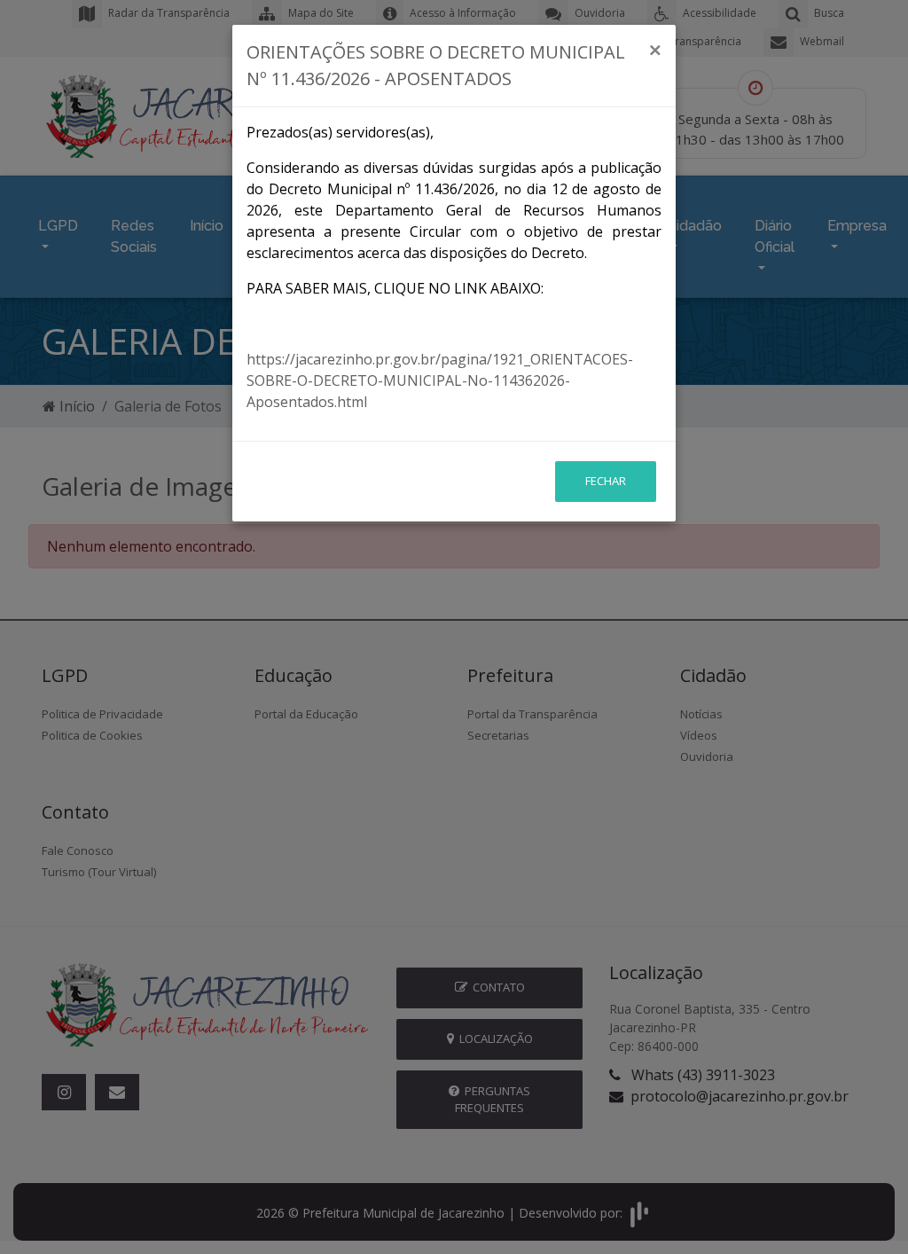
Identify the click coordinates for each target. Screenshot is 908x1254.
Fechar (605, 481)
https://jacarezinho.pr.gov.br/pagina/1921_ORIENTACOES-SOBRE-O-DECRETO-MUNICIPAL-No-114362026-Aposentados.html (440, 380)
